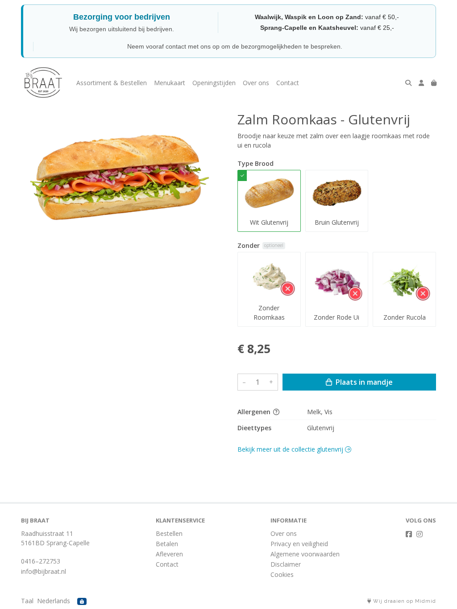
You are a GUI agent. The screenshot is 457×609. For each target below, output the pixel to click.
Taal (27, 601)
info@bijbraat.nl (43, 571)
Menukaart (169, 82)
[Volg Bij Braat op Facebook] (409, 534)
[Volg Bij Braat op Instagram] (419, 534)
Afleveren (169, 554)
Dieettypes (254, 428)
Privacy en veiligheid (299, 543)
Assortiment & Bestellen (111, 82)
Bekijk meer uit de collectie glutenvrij (291, 449)
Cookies (282, 574)
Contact (287, 82)
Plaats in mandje (363, 382)
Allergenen (254, 411)
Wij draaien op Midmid (403, 601)
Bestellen (169, 533)
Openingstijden (214, 82)
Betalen (167, 543)
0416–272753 (40, 561)
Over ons (256, 82)
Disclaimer (285, 564)
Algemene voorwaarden (305, 554)
